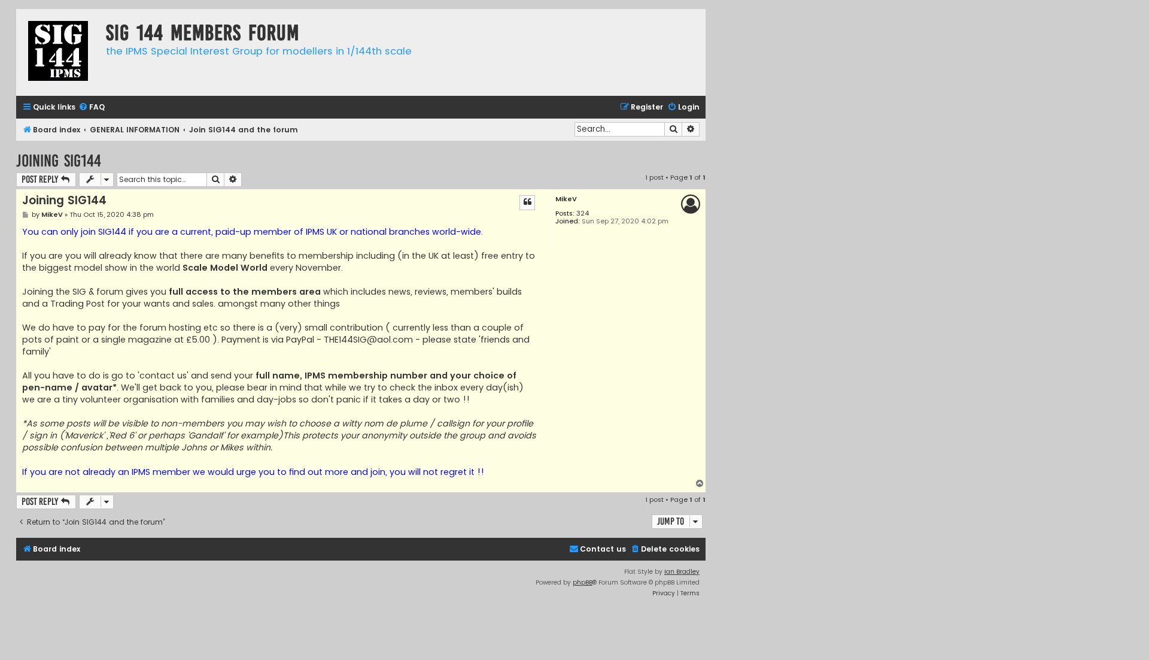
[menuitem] (91, 107)
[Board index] (58, 52)
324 (582, 213)
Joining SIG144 (58, 161)
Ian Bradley (682, 571)
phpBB (582, 582)
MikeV (566, 199)
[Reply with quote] (527, 202)
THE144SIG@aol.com (368, 340)
